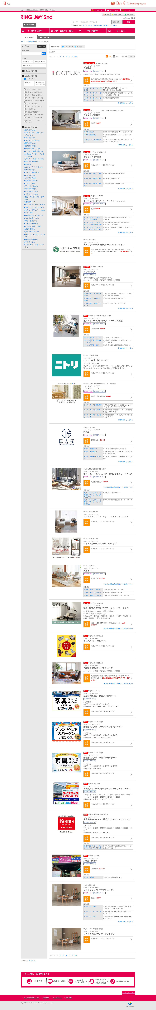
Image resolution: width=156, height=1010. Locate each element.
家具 (95, 209)
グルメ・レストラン (34, 159)
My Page (129, 14)
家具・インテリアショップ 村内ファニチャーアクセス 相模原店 (93, 502)
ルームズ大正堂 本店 (91, 345)
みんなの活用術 (31, 239)
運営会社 (69, 998)
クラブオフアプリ (32, 232)
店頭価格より (98, 440)
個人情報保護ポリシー (31, 998)
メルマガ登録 (114, 10)
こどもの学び (31, 223)
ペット (29, 213)
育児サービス (31, 191)
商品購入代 (98, 578)
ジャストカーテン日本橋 (92, 410)
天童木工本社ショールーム (93, 589)
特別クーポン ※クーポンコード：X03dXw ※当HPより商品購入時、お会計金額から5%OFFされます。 (110, 252)
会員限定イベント (32, 148)
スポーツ (29, 183)
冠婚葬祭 (30, 202)
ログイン (127, 10)
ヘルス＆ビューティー (35, 204)
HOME (106, 14)
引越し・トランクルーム (35, 207)
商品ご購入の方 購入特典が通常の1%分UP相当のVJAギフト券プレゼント (110, 678)
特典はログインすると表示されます (102, 165)
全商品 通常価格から (101, 396)
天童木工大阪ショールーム (93, 595)
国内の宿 (30, 130)
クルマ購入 (30, 178)
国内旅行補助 (30, 146)
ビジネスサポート (33, 226)
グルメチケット (32, 162)
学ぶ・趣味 (31, 221)
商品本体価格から (99, 482)
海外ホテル (30, 170)
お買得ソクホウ (31, 181)
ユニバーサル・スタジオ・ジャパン (34, 134)
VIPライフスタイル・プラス (35, 235)
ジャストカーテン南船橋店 (93, 405)
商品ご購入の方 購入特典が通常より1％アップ (110, 80)
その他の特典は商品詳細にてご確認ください (118, 487)
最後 (75, 56)
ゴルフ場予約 (30, 189)
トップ (23, 41)
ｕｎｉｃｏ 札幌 (90, 906)
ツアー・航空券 (32, 172)
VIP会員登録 (98, 10)
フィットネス (31, 186)
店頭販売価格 (98, 328)
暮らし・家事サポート (35, 210)
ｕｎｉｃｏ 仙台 (90, 916)
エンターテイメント (33, 167)
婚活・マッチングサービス (34, 198)
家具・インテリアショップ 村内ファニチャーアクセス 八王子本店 (93, 495)
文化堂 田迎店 (89, 877)
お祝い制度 (30, 229)
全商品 (96, 123)
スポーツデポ (97, 26)
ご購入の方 (98, 868)
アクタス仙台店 (90, 132)
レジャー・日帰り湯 (34, 151)
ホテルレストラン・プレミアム (34, 155)
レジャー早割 (87, 26)
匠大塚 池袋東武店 (90, 452)
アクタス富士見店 (90, 135)
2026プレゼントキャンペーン (34, 246)
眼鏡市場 (105, 26)
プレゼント (30, 138)
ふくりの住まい (32, 218)
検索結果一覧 (32, 41)
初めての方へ (117, 14)
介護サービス (31, 194)
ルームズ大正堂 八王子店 (93, 337)
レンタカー (113, 26)
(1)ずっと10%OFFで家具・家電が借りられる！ (108, 624)
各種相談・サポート (34, 215)
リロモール (30, 242)
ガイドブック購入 (32, 140)
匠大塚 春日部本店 (90, 449)
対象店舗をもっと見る (125, 103)
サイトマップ (57, 998)
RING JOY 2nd (32, 10)
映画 (28, 164)
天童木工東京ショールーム (93, 592)
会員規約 (46, 998)
